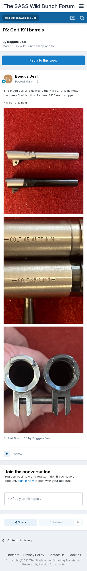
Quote (18, 453)
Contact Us (56, 555)
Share (21, 522)
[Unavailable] (43, 161)
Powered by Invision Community (43, 564)
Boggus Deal (16, 41)
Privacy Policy (33, 555)
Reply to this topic (43, 60)
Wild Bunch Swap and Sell (38, 46)
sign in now (26, 480)
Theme (11, 555)
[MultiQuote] (7, 454)
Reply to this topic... (26, 499)
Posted (26, 81)
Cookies (75, 555)
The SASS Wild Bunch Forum (39, 6)
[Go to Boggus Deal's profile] (8, 78)
